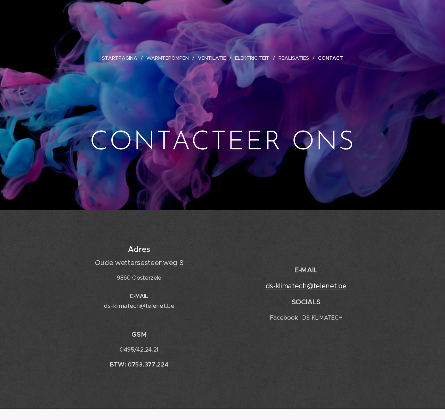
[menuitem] (122, 58)
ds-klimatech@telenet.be (306, 286)
